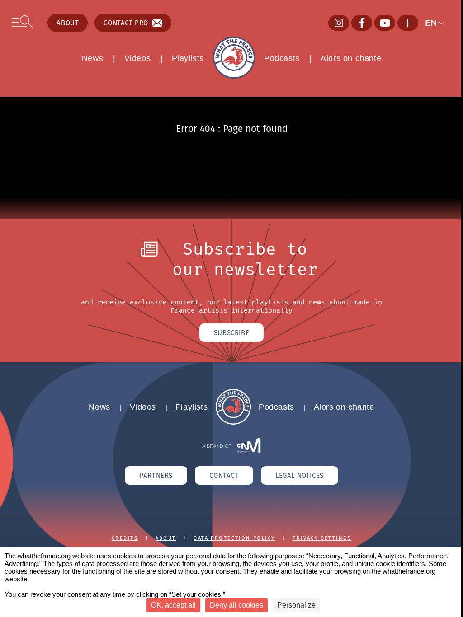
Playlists (188, 58)
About (68, 23)
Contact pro (126, 23)
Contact (223, 475)
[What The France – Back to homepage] (233, 422)
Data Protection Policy (234, 538)
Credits (125, 538)
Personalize (296, 605)
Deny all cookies (236, 605)
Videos (137, 58)
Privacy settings (322, 538)
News (92, 58)
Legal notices (299, 475)
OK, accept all (173, 605)
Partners (156, 475)
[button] (437, 23)
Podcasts (282, 58)
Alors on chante (351, 58)
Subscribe (231, 332)
